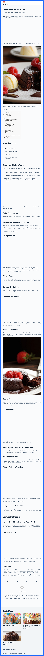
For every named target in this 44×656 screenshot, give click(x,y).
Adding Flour (8, 121)
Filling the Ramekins (9, 125)
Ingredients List (7, 114)
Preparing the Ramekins (10, 124)
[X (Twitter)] (17, 581)
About (4, 649)
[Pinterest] (27, 581)
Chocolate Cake (22, 12)
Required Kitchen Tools (8, 116)
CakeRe (5, 4)
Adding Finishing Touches (10, 131)
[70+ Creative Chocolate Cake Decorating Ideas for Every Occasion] (32, 618)
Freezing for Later (9, 136)
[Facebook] (7, 581)
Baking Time (8, 126)
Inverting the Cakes (9, 130)
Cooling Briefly (8, 127)
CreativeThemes (22, 653)
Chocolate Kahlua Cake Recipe (9, 642)
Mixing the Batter (9, 120)
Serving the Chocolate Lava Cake (10, 129)
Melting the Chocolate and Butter (11, 119)
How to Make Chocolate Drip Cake (10, 625)
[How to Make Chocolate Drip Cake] (12, 618)
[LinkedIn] (36, 581)
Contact (8, 649)
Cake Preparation (7, 118)
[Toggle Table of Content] (18, 113)
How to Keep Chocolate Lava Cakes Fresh (13, 135)
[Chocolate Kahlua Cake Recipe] (12, 636)
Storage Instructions (8, 133)
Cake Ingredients (8, 115)
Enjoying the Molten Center (10, 132)
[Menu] (40, 2)
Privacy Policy (13, 649)
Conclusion (6, 137)
